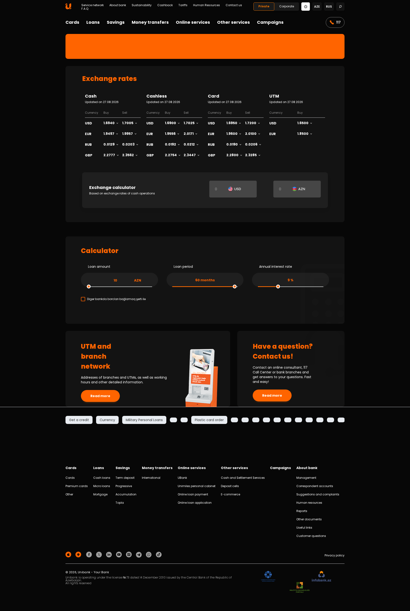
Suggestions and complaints (317, 494)
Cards (72, 22)
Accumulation (126, 494)
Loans (93, 22)
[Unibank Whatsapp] (149, 554)
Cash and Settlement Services (243, 478)
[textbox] (236, 189)
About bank (117, 5)
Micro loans (101, 486)
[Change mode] (306, 6)
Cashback (165, 5)
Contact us (234, 5)
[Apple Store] (69, 554)
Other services (233, 22)
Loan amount (99, 266)
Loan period (183, 266)
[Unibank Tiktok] (159, 554)
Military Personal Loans (144, 420)
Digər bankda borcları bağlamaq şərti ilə (116, 299)
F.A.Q (84, 8)
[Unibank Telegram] (139, 554)
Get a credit (79, 420)
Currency (107, 420)
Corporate (286, 6)
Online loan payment (193, 494)
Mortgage (100, 494)
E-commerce (230, 494)
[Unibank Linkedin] (109, 554)
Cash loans (101, 478)
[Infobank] (321, 576)
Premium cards (76, 486)
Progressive (124, 486)
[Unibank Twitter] (99, 554)
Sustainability (142, 5)
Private (263, 6)
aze (317, 7)
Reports (301, 511)
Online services (193, 22)
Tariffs (182, 5)
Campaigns (270, 22)
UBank (182, 478)
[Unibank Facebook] (89, 554)
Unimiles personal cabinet (196, 486)
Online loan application (195, 503)
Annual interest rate (275, 266)
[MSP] (300, 587)
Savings (116, 22)
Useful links (304, 528)
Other (69, 494)
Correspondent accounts (314, 486)
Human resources (309, 503)
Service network (92, 5)
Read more (100, 396)
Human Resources (206, 5)
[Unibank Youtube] (119, 554)
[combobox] (236, 189)
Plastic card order (209, 420)
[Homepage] (68, 8)
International (151, 478)
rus (329, 7)
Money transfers (150, 22)
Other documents (309, 519)
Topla (120, 503)
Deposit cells (230, 486)
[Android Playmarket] (79, 554)
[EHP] (293, 576)
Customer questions (311, 536)
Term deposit (125, 478)
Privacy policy (335, 555)
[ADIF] (268, 576)
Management (306, 478)
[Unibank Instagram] (129, 554)
